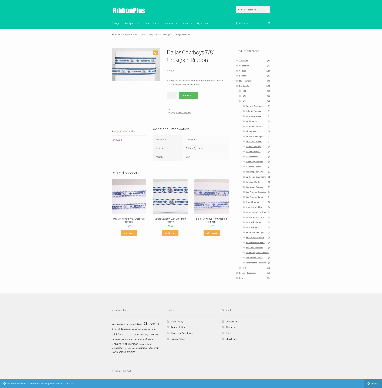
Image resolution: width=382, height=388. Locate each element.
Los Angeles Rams (254, 197)
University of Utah (129, 348)
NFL (136, 34)
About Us (230, 327)
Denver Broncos (253, 151)
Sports (242, 278)
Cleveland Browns (254, 141)
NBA (244, 96)
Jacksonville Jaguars (256, 176)
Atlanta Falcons (253, 111)
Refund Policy (178, 327)
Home (117, 34)
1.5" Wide (243, 60)
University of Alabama (149, 334)
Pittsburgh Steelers (255, 237)
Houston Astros (136, 329)
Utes (113, 352)
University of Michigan (125, 344)
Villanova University (125, 351)
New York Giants (253, 222)
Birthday (136, 324)
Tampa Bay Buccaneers (257, 252)
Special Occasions (247, 273)
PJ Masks (123, 335)
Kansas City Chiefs (255, 182)
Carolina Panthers (254, 126)
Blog (228, 333)
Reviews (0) (117, 139)
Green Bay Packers (254, 161)
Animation (150, 23)
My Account (203, 23)
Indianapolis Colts (254, 171)
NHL (244, 267)
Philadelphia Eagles (255, 232)
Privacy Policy (178, 338)
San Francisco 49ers (255, 242)
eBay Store (231, 338)
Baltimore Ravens (254, 116)
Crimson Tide (117, 329)
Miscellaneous (245, 80)
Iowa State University (149, 329)
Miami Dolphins (253, 202)
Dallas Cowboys (147, 34)
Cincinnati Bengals (255, 136)
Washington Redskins (256, 262)
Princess (129, 335)
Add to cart (188, 95)
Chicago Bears (252, 131)
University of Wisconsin (147, 347)
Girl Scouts (127, 329)
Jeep (116, 334)
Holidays (169, 23)
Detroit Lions (252, 156)
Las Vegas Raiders (254, 187)
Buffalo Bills (251, 121)
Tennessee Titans (254, 257)
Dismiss (375, 383)
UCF (138, 335)
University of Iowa (143, 339)
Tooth (134, 335)
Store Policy (177, 321)
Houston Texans (253, 166)
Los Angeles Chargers (256, 192)
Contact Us (231, 321)
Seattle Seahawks (254, 247)
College (116, 23)
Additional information (123, 131)
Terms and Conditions (182, 333)
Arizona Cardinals (254, 106)
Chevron (151, 323)
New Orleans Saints (255, 217)
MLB (244, 91)
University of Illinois (122, 339)
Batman (129, 324)
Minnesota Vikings (254, 207)
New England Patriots (256, 212)
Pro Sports (130, 23)
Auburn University (119, 324)
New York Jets (252, 227)
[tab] (129, 131)
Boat (141, 324)
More (185, 23)
